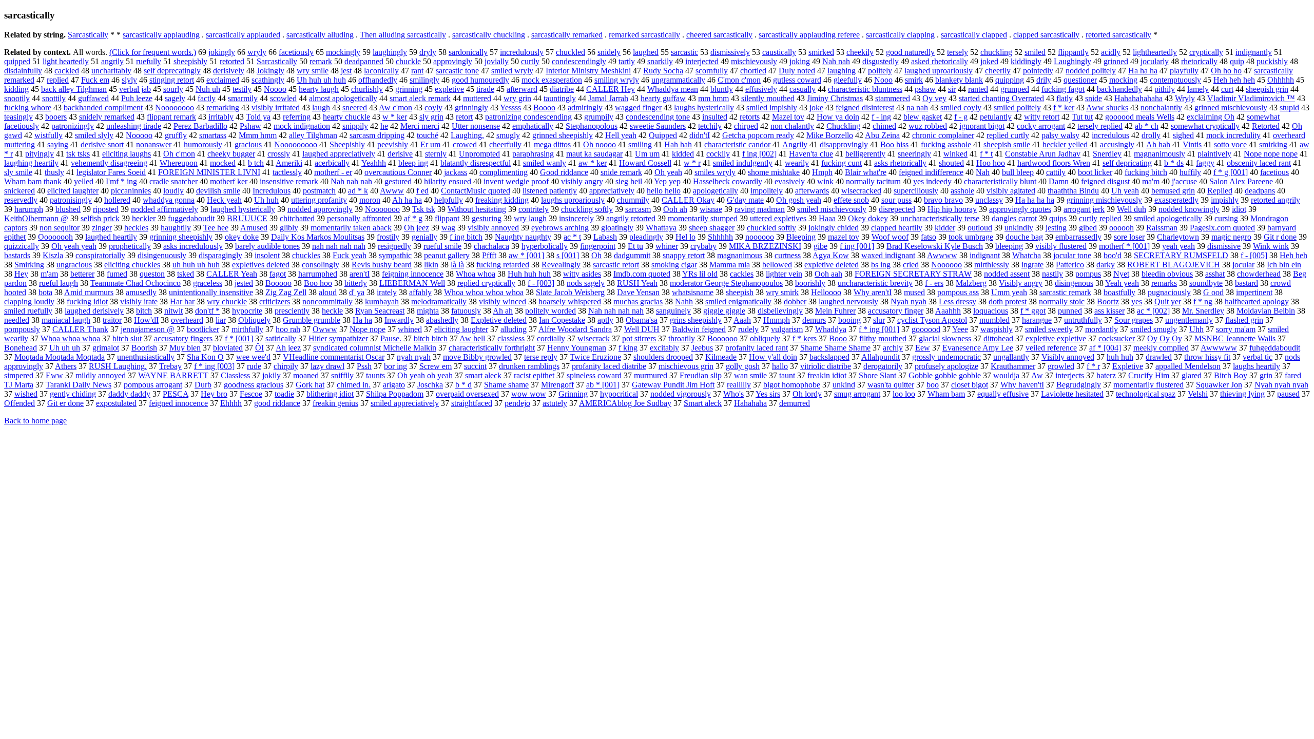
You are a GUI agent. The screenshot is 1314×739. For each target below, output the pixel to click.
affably (420, 292)
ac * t (572, 236)
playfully (1184, 70)
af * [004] (1105, 347)
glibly (289, 227)
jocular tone (1072, 255)
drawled (1159, 357)
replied (58, 79)
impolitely (766, 190)
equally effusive (1003, 394)
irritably (221, 116)
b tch (256, 163)
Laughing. (467, 135)
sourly (173, 89)
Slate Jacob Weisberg (570, 292)
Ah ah (503, 310)
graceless (207, 283)
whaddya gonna (169, 200)
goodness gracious (253, 384)
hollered (117, 200)
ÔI (259, 347)
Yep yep (667, 181)
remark (321, 61)
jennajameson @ (148, 329)
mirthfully (247, 329)
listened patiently (550, 190)
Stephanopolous (591, 126)
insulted (714, 116)
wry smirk (782, 292)
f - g (961, 116)
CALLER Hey (610, 89)
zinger (102, 227)
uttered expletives (778, 218)
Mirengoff (557, 384)
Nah (983, 172)
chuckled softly (771, 227)
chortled (753, 70)
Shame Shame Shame (835, 347)
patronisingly (71, 200)
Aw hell (472, 338)
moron (369, 200)
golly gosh (743, 366)
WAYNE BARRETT (173, 375)
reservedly (20, 200)
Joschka (430, 384)
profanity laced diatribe (609, 366)
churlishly (367, 89)
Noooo (275, 89)
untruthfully (1083, 320)
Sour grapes (1133, 320)
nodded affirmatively (164, 209)
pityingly (39, 153)
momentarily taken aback (351, 227)
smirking (1273, 144)
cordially (551, 338)
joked (989, 61)
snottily (54, 98)
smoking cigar (674, 264)
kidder (945, 227)
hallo (780, 366)
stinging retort (171, 79)
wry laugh (530, 218)
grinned (1116, 61)
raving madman (760, 209)
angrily (112, 61)
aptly (605, 320)
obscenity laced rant (1259, 163)
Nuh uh (208, 89)
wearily (797, 163)
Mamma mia (729, 264)
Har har (182, 301)
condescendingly (579, 61)
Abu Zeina (882, 135)
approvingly (452, 61)
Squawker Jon (1219, 384)
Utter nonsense (476, 126)
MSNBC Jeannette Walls (1235, 338)
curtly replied (1100, 218)
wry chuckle (227, 301)
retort (464, 116)
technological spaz (1145, 394)
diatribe (562, 89)
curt (1227, 89)
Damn (1059, 181)
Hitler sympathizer (338, 338)
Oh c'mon (179, 153)
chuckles (306, 255)
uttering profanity (319, 200)
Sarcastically (88, 34)
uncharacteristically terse (939, 218)
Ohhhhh (1280, 79)
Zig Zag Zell (285, 292)
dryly (427, 52)
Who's (733, 394)
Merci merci (419, 126)
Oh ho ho (1226, 70)
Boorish (144, 347)
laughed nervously (848, 301)
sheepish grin (1267, 89)
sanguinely (673, 310)
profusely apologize (946, 366)
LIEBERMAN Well (412, 283)
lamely (1198, 89)
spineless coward (594, 375)
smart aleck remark (420, 98)
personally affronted (359, 218)
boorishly (810, 283)
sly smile (18, 172)
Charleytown (1178, 236)
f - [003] (541, 283)
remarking (222, 107)
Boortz (1108, 301)
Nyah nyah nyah (1281, 384)
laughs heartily (1256, 366)
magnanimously (1159, 153)
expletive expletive (1056, 338)
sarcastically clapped (974, 34)
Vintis (1192, 144)
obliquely (765, 338)
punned (1070, 310)
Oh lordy (807, 394)
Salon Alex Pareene (1241, 181)
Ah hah (1158, 144)
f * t (986, 153)
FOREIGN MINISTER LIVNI (209, 172)
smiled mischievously (831, 209)
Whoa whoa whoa (70, 338)
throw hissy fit (1207, 357)
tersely (957, 52)
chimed (884, 126)
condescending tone (658, 116)
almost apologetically (343, 98)
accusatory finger (895, 310)
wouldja (1006, 375)
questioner (1080, 79)
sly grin (431, 116)
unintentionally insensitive (211, 292)
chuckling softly (587, 209)
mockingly (343, 52)
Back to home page (35, 420)
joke (816, 107)
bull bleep (1018, 172)
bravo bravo (943, 200)
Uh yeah (1125, 190)
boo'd (1113, 255)
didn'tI (699, 135)
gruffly (176, 135)
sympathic (395, 255)
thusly (54, 172)
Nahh (684, 301)
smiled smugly (1153, 329)
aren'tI (360, 273)
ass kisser (1109, 310)
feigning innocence (412, 273)
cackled (66, 70)
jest (346, 70)
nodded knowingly (1189, 209)
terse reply (540, 357)
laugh (321, 107)
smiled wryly (512, 70)
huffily (1190, 172)
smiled (1035, 52)
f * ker (1063, 107)
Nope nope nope (1271, 153)
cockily (718, 153)
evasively (790, 181)
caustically (779, 52)
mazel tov (843, 236)
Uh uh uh (64, 347)
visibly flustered (1061, 246)
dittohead (998, 338)
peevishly (392, 144)
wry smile (312, 70)
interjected (702, 61)
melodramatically (439, 301)
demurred (794, 403)
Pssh (364, 366)
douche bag (1024, 236)
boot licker (1095, 172)
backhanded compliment (103, 107)
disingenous (1074, 283)
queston (152, 273)
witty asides (582, 273)
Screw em (435, 366)
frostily (388, 236)
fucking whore (27, 107)
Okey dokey (868, 218)
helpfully (448, 200)
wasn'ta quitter (890, 384)
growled (1061, 366)
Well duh (1131, 209)
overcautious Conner (398, 172)
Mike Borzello (829, 135)
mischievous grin (686, 366)
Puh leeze (136, 98)
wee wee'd (253, 357)
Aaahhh (948, 310)
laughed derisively (94, 310)
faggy (1205, 163)
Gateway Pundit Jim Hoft (673, 384)
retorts (750, 116)
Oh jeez (416, 227)
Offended (19, 403)
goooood (926, 329)
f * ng (1202, 301)
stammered (892, 98)
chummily (633, 200)
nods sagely (586, 283)
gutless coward (797, 79)
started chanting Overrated (1001, 98)
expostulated (116, 403)
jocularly (1155, 61)
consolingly (320, 264)
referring (297, 116)
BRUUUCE (247, 218)
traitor (112, 320)
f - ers (934, 283)
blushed (68, 209)
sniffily (342, 375)
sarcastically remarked (567, 34)
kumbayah (382, 301)
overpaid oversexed (467, 394)
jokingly (221, 52)
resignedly (394, 246)
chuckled (570, 52)
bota (45, 292)
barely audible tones (267, 246)
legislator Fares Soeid (111, 172)
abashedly (442, 320)
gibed (1088, 227)
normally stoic (1062, 301)
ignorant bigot (981, 126)
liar (221, 320)
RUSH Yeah (637, 283)
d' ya (356, 292)
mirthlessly (991, 264)
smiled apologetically (1168, 218)
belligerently (865, 153)
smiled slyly (94, 135)
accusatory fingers (183, 338)
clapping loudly (29, 301)
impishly (1225, 200)
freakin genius (335, 403)
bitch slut (127, 338)
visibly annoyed (493, 227)
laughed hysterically (242, 209)
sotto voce (1230, 144)
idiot (1239, 209)
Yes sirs (768, 394)
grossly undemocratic (946, 357)
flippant (447, 218)
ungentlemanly (1189, 320)
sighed (1183, 135)
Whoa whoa (475, 273)
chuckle (408, 61)
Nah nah (836, 61)
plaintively (1214, 153)
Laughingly (1072, 61)
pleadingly (646, 236)
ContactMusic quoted (475, 190)
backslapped (829, 357)
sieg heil (628, 181)
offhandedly (377, 79)
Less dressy (957, 301)
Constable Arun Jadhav (1042, 153)
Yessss (510, 107)
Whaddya (830, 329)
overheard (187, 320)
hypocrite (247, 310)
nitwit (173, 310)
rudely (748, 329)
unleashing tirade (133, 126)
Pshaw (250, 126)
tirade (485, 89)
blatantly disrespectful (475, 163)
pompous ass (958, 292)
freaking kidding (502, 200)
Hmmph (776, 320)
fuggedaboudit (191, 218)
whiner (666, 246)
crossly (278, 153)
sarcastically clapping (900, 34)
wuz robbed (928, 126)
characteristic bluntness (865, 89)
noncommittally (327, 301)
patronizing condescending (528, 116)
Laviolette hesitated (1072, 394)
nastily (1052, 273)
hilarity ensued (447, 181)
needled (16, 320)
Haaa (827, 218)
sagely (175, 98)
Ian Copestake (562, 320)
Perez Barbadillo (200, 126)
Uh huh (266, 200)
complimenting (503, 172)
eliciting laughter (461, 329)
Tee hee (215, 227)
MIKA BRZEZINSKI (765, 246)
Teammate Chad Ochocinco (135, 283)
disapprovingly (844, 144)
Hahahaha (750, 403)
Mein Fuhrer (835, 310)
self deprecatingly (172, 70)
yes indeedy (932, 181)
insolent (267, 255)
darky (1105, 264)
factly (207, 98)
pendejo (517, 403)
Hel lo (685, 236)
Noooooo (946, 264)
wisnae (711, 209)
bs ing (881, 264)
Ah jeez (288, 347)
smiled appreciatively (405, 403)
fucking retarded (502, 264)
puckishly (1272, 61)
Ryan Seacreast (379, 310)
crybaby (703, 246)
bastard (1246, 283)
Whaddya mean (672, 89)
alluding (513, 329)
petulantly (996, 116)
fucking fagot (1063, 89)
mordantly (1101, 329)
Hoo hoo (990, 163)
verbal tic (1257, 357)
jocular (1243, 264)
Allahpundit (880, 357)
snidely (609, 52)
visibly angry (582, 181)
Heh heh (1293, 255)
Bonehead (20, 347)
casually (802, 89)
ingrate (1032, 264)
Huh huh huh (529, 273)
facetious (1274, 172)
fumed (117, 273)
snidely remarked (106, 116)
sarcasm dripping (377, 135)
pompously (22, 329)
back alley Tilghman (74, 89)
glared (1192, 375)
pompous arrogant (153, 384)
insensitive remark (289, 181)
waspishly (996, 329)
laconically (381, 70)
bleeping (1009, 246)
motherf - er (333, 172)
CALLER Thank (80, 329)
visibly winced (502, 301)
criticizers (274, 301)
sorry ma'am (1235, 329)
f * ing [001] (879, 329)
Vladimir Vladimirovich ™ (1251, 98)
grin (1266, 375)
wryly (256, 52)
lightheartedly (1155, 52)
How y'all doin (773, 357)
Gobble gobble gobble (945, 375)
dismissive (1224, 246)
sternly (436, 153)
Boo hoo (318, 283)
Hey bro (214, 394)
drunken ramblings (529, 366)
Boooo (544, 107)
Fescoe (251, 394)
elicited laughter (73, 190)
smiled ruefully (28, 310)
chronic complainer (943, 135)
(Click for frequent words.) (152, 52)
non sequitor (60, 227)
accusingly (1117, 144)
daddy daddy (129, 394)
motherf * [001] (1124, 246)
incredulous (1110, 135)
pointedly (1038, 70)
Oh (596, 255)
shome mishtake (774, 172)
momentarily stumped (703, 218)
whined (410, 329)
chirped (746, 126)
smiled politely (1017, 107)
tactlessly (287, 172)
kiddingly (1026, 61)
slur (879, 320)
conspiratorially (100, 255)
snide (1093, 98)
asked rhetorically (939, 61)
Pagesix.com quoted (1222, 227)
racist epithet (534, 375)
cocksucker (1116, 338)
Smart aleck (703, 403)
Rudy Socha (663, 70)
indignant (985, 255)
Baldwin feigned (699, 329)
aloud (328, 292)
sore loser (1129, 236)
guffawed (93, 98)
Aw (1037, 375)
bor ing (395, 366)
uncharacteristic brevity (875, 283)
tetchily (710, 126)
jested (244, 283)
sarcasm (638, 209)
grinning (408, 89)
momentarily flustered (1148, 384)
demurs (814, 320)
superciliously (916, 190)
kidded (683, 153)
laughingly (390, 52)
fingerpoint (597, 246)
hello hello (664, 190)
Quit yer (1167, 301)
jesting (1056, 227)
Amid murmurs (88, 292)
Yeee (960, 329)
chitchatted (297, 218)
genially (424, 236)
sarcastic (684, 52)
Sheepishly (347, 144)
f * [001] (239, 338)
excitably (664, 347)
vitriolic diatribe (825, 366)
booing (849, 320)
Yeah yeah (1122, 283)
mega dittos (552, 144)
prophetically (130, 246)
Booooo (278, 283)
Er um (430, 144)
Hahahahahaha (1138, 98)
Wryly (1185, 98)
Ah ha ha (407, 200)
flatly (1064, 98)
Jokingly (270, 70)
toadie (284, 394)
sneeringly (914, 153)
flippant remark (171, 116)
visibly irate (139, 301)
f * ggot (1033, 310)
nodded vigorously (680, 394)
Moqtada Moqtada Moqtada (59, 357)
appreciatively (611, 190)
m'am (49, 273)
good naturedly (910, 52)
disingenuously (162, 255)
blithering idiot (330, 394)
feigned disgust (1105, 181)
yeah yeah (1178, 246)
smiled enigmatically (738, 301)
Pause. (390, 338)
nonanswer (153, 144)
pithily (1164, 89)
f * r (1093, 366)
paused (1288, 394)
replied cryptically (486, 283)
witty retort (1041, 116)
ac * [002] (1153, 310)
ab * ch (1146, 126)
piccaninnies (131, 190)
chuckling (996, 52)
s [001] (567, 255)
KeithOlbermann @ (36, 218)
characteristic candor (737, 144)
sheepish (739, 292)
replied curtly (1008, 135)
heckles (136, 227)
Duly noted (797, 70)
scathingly (268, 79)
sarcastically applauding (161, 34)
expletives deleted (260, 264)
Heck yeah (224, 200)
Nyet (1121, 273)
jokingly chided (833, 227)
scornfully (711, 70)
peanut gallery (447, 255)
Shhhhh (720, 236)
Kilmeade (721, 357)
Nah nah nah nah (616, 310)
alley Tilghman (313, 135)
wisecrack (593, 338)
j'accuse (1184, 181)
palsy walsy (1060, 135)
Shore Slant (877, 375)
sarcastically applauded (243, 34)
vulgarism (787, 329)
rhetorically (1199, 61)
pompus (1088, 273)
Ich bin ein (1284, 264)
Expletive (1127, 366)
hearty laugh (319, 89)
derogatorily (882, 366)
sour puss (896, 200)
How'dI (146, 320)
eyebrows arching (560, 227)
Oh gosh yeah (798, 200)
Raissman (1161, 227)
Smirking (29, 264)
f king (628, 347)
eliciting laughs (126, 153)
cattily (1056, 172)
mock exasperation (551, 79)
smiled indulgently (742, 163)
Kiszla (53, 255)
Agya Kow (831, 255)
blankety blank (959, 79)
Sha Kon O (205, 357)
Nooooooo (382, 209)
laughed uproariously (938, 70)
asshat (1215, 273)
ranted (978, 89)
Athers (65, 366)
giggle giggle (724, 310)
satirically (280, 338)
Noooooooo (174, 107)
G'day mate (745, 200)
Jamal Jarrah (608, 98)
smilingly (424, 79)
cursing (1226, 218)
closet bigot (969, 384)
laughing (841, 70)
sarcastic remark (1065, 292)
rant (417, 70)
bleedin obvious (1167, 273)
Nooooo (139, 135)
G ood (1213, 292)
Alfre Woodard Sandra (575, 329)
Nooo (883, 79)
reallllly (739, 384)
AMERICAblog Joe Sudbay (625, 403)
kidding (16, 89)
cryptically (1206, 52)
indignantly (1253, 52)
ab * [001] (603, 384)
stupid (1289, 107)
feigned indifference (931, 172)
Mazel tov (788, 116)
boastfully (1119, 292)
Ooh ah (675, 209)
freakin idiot (826, 375)
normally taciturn (873, 181)
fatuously (466, 310)
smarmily (243, 98)
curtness (788, 255)
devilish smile (218, 190)
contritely (533, 209)
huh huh (1120, 357)
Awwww (942, 255)
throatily (681, 338)
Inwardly (399, 320)
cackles (741, 273)
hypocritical (619, 394)
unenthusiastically (146, 357)
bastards (17, 255)
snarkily (660, 61)
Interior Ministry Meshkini (588, 70)
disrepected (897, 209)
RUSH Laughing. (118, 366)
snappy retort (684, 255)
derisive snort (102, 144)
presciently (292, 310)
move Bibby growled (477, 357)
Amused (253, 227)
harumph (28, 209)
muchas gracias (638, 301)
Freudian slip (701, 375)
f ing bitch (466, 236)
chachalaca (491, 246)
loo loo (904, 394)
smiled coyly (960, 107)
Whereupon (179, 163)
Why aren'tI (873, 292)
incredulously (522, 52)
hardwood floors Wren (1053, 163)
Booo (838, 338)
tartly (627, 61)
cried (911, 264)
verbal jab (135, 89)
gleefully (848, 79)
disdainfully (23, 70)
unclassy (989, 200)
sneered (354, 107)
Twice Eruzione (595, 357)
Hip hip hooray (952, 209)
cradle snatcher (173, 181)
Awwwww (1219, 347)
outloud (980, 227)
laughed (646, 52)
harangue (1037, 320)
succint (475, 366)
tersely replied (1100, 126)
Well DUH (642, 329)
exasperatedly (1176, 200)
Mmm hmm (258, 135)
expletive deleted (831, 264)
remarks (1164, 283)
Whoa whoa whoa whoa (484, 292)
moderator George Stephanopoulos (726, 283)
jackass (455, 172)
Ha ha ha (1142, 70)
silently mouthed (768, 98)
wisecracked (861, 190)
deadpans (1260, 190)
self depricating (1127, 163)
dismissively (730, 52)
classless (511, 338)
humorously (203, 144)
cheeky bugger (231, 153)
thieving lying (1242, 394)
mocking (1123, 79)
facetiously (296, 52)
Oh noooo (599, 144)
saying (57, 144)
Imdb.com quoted (641, 273)
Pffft (489, 255)
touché (427, 135)
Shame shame (506, 384)
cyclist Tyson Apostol (932, 320)
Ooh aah (828, 273)
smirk (914, 79)
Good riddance (564, 172)
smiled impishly (771, 107)
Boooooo (722, 338)
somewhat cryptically (1205, 126)
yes (1136, 301)
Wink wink (1271, 246)
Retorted (1266, 126)
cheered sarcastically (719, 34)
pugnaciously (1169, 292)
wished (25, 394)
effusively (761, 89)
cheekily (860, 52)
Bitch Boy (1230, 375)
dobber (795, 301)
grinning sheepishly (180, 236)
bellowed (777, 264)
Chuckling (843, 126)
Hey (21, 273)
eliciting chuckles (132, 264)
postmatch (319, 190)
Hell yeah (620, 135)
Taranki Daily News (78, 384)
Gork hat (310, 384)
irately (387, 292)
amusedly (141, 292)
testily (242, 89)
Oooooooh (55, 236)
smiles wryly (715, 172)
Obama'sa (642, 320)
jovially (497, 61)
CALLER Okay (688, 200)
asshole (962, 190)
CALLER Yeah (231, 273)
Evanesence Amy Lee (977, 347)
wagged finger (638, 107)
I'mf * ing (121, 181)
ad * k (358, 190)
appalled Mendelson (1188, 366)
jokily (271, 375)
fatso (928, 236)
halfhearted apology (1257, 301)
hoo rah (288, 329)
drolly (1151, 135)
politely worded (550, 310)
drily (1043, 79)
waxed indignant (888, 255)
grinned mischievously (1230, 107)
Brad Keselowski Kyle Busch (934, 246)
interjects (1069, 375)
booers (56, 116)
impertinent (1254, 292)
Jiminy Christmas (835, 98)
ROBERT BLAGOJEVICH (1173, 264)
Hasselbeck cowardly (727, 181)
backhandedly (1119, 89)
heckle (332, 310)
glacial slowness (945, 338)
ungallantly (1011, 357)
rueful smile (442, 246)
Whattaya (661, 227)
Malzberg (971, 283)
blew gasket (922, 116)
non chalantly (792, 126)
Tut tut (1082, 116)
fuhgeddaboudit (1274, 347)
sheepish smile (1006, 144)
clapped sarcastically (1046, 34)
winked (955, 153)
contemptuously (1175, 79)
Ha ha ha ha (1034, 200)
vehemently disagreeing (109, 163)
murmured (650, 375)
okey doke (242, 236)
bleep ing (413, 163)
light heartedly (66, 61)
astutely (555, 403)
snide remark (621, 172)
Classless (235, 375)
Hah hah (678, 144)
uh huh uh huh (196, 264)
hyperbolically (544, 246)
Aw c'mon (395, 107)
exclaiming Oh (1210, 116)
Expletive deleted (499, 320)
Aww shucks (1107, 107)
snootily (17, 98)
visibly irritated (276, 107)
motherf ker (228, 181)
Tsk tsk (423, 209)
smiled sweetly (1049, 329)
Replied (1219, 190)
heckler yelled (1065, 144)
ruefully (148, 61)
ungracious (74, 264)
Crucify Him (1148, 375)
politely (880, 70)
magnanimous (739, 255)
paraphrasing (533, 153)
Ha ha (362, 320)
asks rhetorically (900, 163)
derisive (400, 153)
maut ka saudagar (594, 153)
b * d (463, 384)
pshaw (925, 89)
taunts (375, 375)
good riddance (277, 403)
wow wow (528, 394)
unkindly (1018, 227)
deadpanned (363, 61)
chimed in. (354, 384)
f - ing (881, 116)
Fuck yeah (349, 255)
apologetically (715, 190)
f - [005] (1254, 255)
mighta (428, 310)
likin (431, 264)
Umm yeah (1009, 292)
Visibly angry (1020, 283)
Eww (54, 375)
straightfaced (471, 403)
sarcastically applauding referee (809, 34)
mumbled (994, 320)
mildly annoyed (100, 375)
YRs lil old (700, 273)
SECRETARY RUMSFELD (1181, 255)
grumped (1014, 89)
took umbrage (971, 236)
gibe (820, 246)
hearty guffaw (663, 98)
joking (799, 61)
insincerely (576, 218)
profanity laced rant (756, 347)
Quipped (663, 135)
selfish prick (100, 218)
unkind (844, 384)
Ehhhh (231, 403)
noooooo (759, 236)
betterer (82, 273)
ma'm (1151, 181)
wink (825, 181)
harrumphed (317, 273)
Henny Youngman (576, 347)
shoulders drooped (663, 357)
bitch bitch (431, 338)
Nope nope (367, 329)
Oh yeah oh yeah (425, 375)
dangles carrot (1014, 218)
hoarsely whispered (569, 301)
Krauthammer (1013, 366)
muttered (477, 98)
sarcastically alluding (320, 34)
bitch (144, 310)
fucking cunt (841, 163)
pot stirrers (639, 338)
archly (893, 347)
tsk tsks (78, 153)
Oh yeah (668, 172)
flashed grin (1244, 320)
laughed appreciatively (338, 153)
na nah (917, 107)
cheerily (998, 70)
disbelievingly (780, 310)
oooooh (1121, 227)
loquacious (990, 310)
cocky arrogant (1041, 126)
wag (448, 227)
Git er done (65, 403)
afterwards (812, 190)
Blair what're (865, 172)
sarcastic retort (616, 264)
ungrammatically (678, 79)
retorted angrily (1275, 200)
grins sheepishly (696, 320)
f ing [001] (857, 246)
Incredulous (272, 190)
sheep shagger (712, 227)
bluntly (721, 89)
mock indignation (302, 126)
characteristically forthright (492, 347)
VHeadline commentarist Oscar (333, 357)
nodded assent (1007, 273)
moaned (306, 375)
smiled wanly (544, 163)
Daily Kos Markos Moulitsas (317, 236)
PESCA (175, 394)
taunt (787, 375)
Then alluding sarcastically (403, 34)
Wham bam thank (33, 181)
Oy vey (934, 98)
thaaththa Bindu (1073, 190)
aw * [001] (526, 255)
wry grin (517, 98)
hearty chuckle (346, 116)
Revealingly (561, 264)
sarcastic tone (457, 70)
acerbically (332, 163)
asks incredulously (193, 246)
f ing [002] (759, 153)
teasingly (18, 116)
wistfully (48, 135)
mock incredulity (1233, 135)
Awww (392, 190)
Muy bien (185, 347)
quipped (17, 61)
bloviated (228, 347)
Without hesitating (477, 209)
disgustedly (880, 61)
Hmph (822, 172)
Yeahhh (373, 163)
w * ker (394, 116)
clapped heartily (896, 227)
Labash (605, 236)
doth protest (1008, 301)
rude (254, 366)
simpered (18, 375)
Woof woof (890, 236)
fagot (277, 273)
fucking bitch (1146, 172)
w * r (692, 163)
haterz (1106, 375)
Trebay (170, 366)
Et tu (635, 246)
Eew (922, 347)
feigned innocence (178, 403)
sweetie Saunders (658, 126)
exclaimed (222, 79)
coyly (433, 107)
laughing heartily (31, 163)
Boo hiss (894, 144)
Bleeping (801, 236)
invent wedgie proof (516, 181)
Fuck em (95, 79)
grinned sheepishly (562, 135)
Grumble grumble (311, 320)
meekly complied (1161, 347)
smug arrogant (857, 394)
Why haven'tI (1022, 384)
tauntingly (560, 98)
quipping (1009, 79)
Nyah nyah (908, 301)
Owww (325, 329)
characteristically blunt (1000, 181)
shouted (951, 163)
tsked (185, 273)
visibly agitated (1011, 190)
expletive (449, 89)
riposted (106, 209)
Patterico (1070, 264)
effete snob (851, 200)
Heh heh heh (1234, 79)
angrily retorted (630, 218)
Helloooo (826, 292)
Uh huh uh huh (321, 79)
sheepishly (190, 61)
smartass (212, 135)
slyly (129, 79)
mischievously (754, 61)
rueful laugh (58, 283)
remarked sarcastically (644, 34)
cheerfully (505, 144)
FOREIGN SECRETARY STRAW (913, 273)
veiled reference (1051, 347)
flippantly (1073, 52)
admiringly (585, 107)
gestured (398, 181)
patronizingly (72, 126)
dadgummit (632, 255)
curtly (530, 61)
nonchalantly (1161, 107)
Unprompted (479, 153)
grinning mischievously (1104, 200)
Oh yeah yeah (73, 246)
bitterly (355, 283)
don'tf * (207, 310)
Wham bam (946, 394)
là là (457, 264)
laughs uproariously (573, 200)
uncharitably (111, 70)
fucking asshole (946, 144)
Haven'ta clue (811, 153)
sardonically (468, 52)
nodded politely (1091, 70)
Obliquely (254, 320)
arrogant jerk (1084, 209)
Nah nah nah (351, 181)
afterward (522, 89)
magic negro (1231, 236)
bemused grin (1173, 190)
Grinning (573, 394)
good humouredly (480, 79)
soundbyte (1206, 283)
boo (932, 384)
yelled (83, 181)
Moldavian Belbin (1265, 310)
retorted (232, 61)
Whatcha (1026, 255)
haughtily (176, 227)
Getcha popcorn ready (758, 135)
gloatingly (617, 227)
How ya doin (838, 116)
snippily (355, 126)
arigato (394, 384)
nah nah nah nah (338, 246)
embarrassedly (1078, 236)
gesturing (486, 218)
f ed (422, 190)
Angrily (794, 144)
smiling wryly (616, 79)
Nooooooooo (295, 144)
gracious (248, 144)
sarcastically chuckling (488, 34)
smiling (640, 144)
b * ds (1174, 163)
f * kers (805, 338)
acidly (1110, 52)
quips (1058, 218)
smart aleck (483, 375)
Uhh (1196, 329)
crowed (465, 144)
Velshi (1198, 394)
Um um (647, 153)
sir (952, 89)
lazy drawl (327, 366)
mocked (223, 163)
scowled (283, 98)
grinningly (471, 107)
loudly (173, 190)
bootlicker (203, 329)
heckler (144, 218)
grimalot (105, 347)
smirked (821, 52)
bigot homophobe (791, 384)
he (384, 126)
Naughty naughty (523, 236)
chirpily (286, 366)
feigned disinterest (865, 107)
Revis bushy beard (382, 264)
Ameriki (289, 163)
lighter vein (784, 273)
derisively (228, 70)
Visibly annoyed (1067, 357)
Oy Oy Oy (1164, 338)
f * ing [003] (214, 366)
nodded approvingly (320, 209)
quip (1237, 61)
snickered (19, 190)
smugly (508, 135)
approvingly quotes (1020, 209)
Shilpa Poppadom (394, 394)
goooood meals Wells (1139, 116)
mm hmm (713, 98)
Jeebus (702, 347)
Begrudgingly (1078, 384)
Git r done (1280, 236)
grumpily (598, 116)
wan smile (750, 375)
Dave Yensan (638, 292)
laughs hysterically (704, 107)
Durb (203, 384)
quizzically (21, 246)
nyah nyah (414, 357)
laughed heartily (111, 236)
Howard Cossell (645, 163)
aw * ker (592, 163)
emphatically (532, 126)
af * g (413, 218)
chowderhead (1259, 273)
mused (914, 292)
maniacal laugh (66, 320)
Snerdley (1107, 153)
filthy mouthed (882, 338)
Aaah (742, 320)
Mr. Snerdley (1203, 310)
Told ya (258, 116)
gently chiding (73, 394)
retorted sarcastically (1118, 34)
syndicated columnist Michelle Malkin (374, 347)
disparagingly (220, 255)
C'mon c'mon (739, 79)
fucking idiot (87, 301)
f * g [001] (1230, 172)
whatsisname (692, 292)
